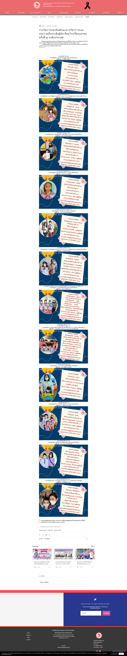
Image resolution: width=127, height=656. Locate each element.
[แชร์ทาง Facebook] (39, 534)
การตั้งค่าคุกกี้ (114, 653)
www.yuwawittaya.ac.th (48, 6)
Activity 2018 (59, 17)
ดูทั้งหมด (93, 546)
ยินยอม (121, 653)
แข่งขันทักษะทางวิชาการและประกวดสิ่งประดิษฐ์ (50, 526)
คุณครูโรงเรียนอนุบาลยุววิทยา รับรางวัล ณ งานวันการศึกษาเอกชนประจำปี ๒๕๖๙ (63, 563)
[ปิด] (125, 654)
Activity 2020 (43, 17)
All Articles (34, 17)
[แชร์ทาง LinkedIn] (46, 534)
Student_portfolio (69, 17)
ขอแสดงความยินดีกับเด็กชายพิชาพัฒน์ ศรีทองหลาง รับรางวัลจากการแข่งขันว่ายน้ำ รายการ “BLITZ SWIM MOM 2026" (84, 563)
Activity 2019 (51, 17)
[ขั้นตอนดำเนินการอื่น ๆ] (87, 26)
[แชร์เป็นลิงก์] (49, 534)
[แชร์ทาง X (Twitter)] (43, 534)
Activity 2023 (50, 530)
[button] (93, 16)
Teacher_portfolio (79, 17)
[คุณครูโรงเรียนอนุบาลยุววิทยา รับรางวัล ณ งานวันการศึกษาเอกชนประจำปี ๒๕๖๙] (63, 554)
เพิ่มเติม (87, 17)
